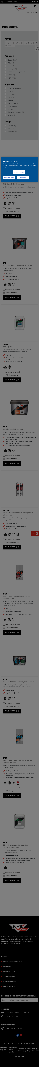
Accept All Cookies (9, 177)
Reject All (23, 177)
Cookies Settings (19, 172)
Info (27, 167)
